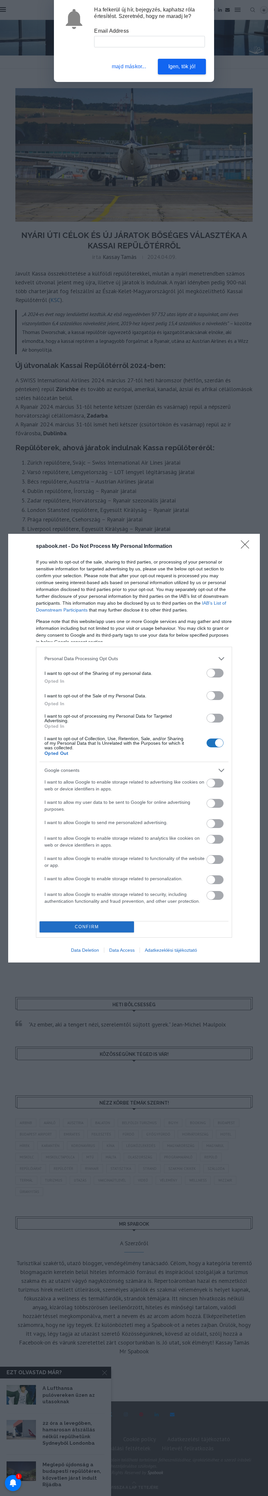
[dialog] (134, 748)
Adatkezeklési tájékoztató (171, 950)
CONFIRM (87, 926)
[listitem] (134, 658)
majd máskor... (129, 66)
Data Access (122, 950)
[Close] (247, 546)
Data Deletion (85, 950)
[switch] (215, 673)
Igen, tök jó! (182, 66)
